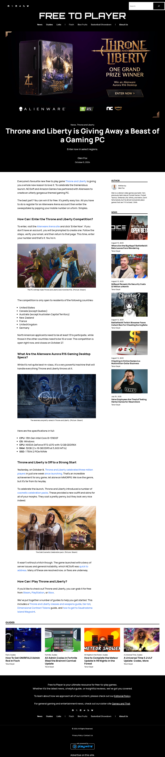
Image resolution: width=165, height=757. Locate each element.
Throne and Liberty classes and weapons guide (55, 604)
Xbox (51, 592)
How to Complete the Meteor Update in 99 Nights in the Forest (101, 660)
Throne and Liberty (85, 124)
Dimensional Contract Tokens (33, 607)
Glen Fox (82, 158)
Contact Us (88, 735)
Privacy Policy (77, 735)
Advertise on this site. (82, 755)
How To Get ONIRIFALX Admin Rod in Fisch (23, 659)
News (73, 124)
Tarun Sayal (115, 251)
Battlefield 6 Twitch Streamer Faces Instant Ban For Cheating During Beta (129, 323)
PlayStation (38, 592)
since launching (53, 473)
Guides (12, 655)
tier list (86, 604)
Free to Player (82, 15)
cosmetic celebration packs (32, 492)
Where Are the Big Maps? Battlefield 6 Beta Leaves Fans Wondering (129, 247)
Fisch (8, 655)
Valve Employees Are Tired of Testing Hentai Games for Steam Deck (129, 400)
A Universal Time (130, 655)
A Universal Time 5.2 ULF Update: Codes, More (138, 659)
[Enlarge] (93, 247)
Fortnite (48, 655)
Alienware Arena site (48, 226)
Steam (26, 592)
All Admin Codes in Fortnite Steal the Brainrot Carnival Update (61, 660)
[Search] (158, 6)
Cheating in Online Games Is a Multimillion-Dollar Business (125, 362)
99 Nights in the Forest (93, 655)
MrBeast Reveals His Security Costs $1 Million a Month (128, 285)
